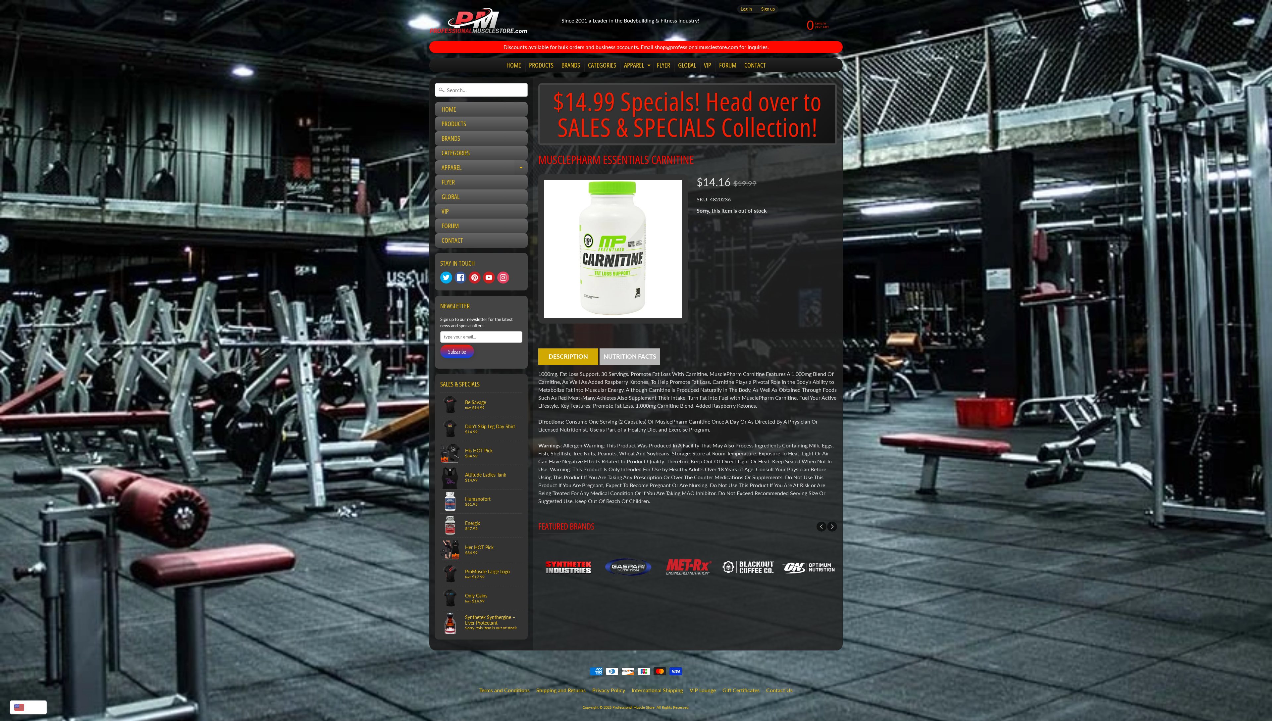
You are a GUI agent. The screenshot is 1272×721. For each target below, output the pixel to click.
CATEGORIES (602, 65)
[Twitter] (446, 277)
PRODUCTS (541, 65)
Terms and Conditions (504, 690)
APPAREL (638, 66)
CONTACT (755, 65)
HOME (513, 65)
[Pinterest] (475, 277)
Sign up (768, 9)
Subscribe (457, 351)
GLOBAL (687, 65)
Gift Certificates (741, 690)
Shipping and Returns (561, 690)
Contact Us (779, 690)
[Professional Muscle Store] (478, 20)
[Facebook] (460, 277)
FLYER (663, 65)
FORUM (727, 65)
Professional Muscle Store (633, 707)
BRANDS (570, 65)
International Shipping (657, 690)
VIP (707, 65)
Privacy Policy (608, 690)
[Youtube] (489, 277)
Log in (746, 9)
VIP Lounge (703, 690)
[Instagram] (503, 277)
